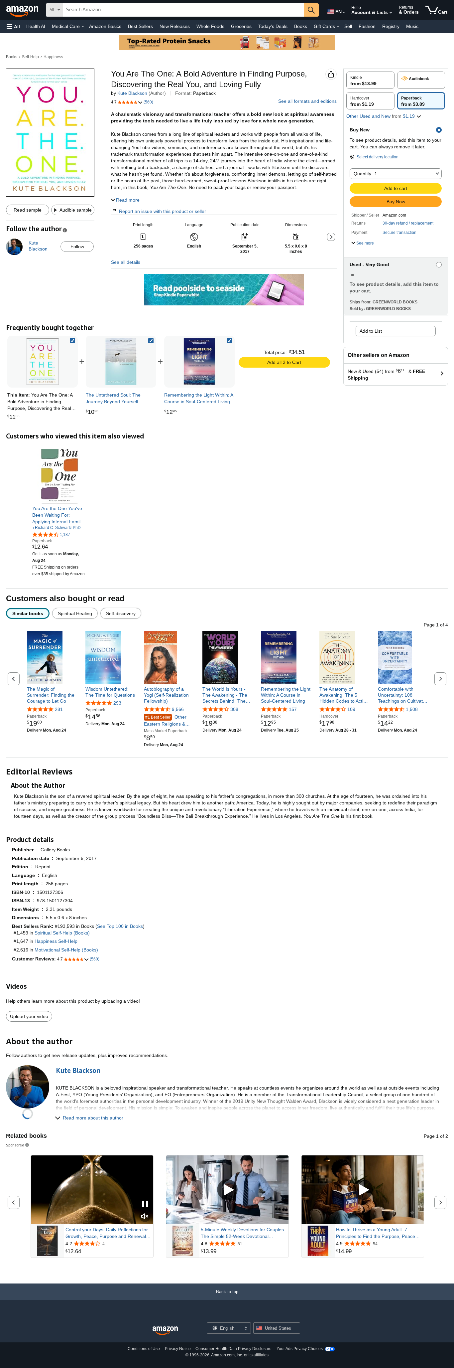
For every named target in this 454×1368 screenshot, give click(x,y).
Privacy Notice (178, 1348)
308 (234, 709)
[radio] (370, 80)
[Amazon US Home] (165, 1331)
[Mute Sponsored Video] (145, 1217)
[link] (121, 361)
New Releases (175, 26)
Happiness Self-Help (56, 941)
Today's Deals (272, 26)
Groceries (241, 26)
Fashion (367, 26)
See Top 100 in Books (120, 926)
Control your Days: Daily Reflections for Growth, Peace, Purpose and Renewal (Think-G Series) (106, 1233)
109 (351, 709)
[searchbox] (183, 10)
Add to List (371, 331)
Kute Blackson (132, 93)
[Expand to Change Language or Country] (343, 12)
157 (293, 709)
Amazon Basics (105, 26)
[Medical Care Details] (82, 26)
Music (412, 26)
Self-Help (30, 57)
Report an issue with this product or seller (162, 211)
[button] (13, 26)
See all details (125, 262)
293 (117, 703)
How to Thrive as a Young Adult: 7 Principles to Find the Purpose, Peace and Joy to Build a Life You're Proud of (376, 1233)
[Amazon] (23, 10)
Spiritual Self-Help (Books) (62, 933)
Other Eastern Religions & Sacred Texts (165, 720)
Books (300, 26)
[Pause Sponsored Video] (145, 1204)
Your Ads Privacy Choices (300, 1348)
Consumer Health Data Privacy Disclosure (233, 1348)
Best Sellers (140, 26)
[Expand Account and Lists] (391, 13)
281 (59, 709)
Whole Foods (210, 26)
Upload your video (29, 1016)
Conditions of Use (144, 1348)
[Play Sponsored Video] (227, 1190)
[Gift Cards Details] (338, 26)
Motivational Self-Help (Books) (66, 949)
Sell (348, 26)
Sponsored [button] (15, 1145)
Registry (390, 26)
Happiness (53, 57)
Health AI (35, 26)
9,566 (178, 709)
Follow (77, 246)
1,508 (412, 709)
